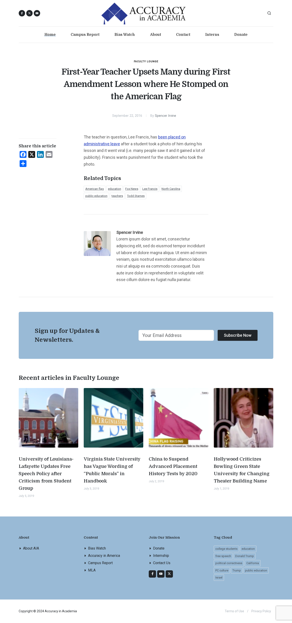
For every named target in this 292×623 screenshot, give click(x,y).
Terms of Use (234, 611)
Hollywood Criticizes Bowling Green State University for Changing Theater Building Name (241, 470)
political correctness (228, 563)
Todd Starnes (136, 196)
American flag (94, 188)
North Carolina (171, 188)
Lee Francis (149, 188)
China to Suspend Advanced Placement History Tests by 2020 (173, 466)
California (252, 563)
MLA (92, 570)
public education (96, 196)
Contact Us (161, 563)
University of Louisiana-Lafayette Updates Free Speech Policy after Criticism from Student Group (46, 473)
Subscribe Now (237, 335)
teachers (117, 196)
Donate (158, 548)
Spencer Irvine (165, 116)
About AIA (31, 548)
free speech (223, 556)
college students (226, 548)
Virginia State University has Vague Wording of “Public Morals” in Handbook (112, 470)
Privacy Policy (261, 611)
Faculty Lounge (146, 61)
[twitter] (169, 574)
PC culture (221, 570)
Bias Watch (97, 548)
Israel (218, 577)
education (114, 188)
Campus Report (100, 563)
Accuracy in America (104, 555)
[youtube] (37, 13)
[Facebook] (152, 574)
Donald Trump (244, 556)
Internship (161, 555)
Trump (236, 570)
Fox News (131, 188)
